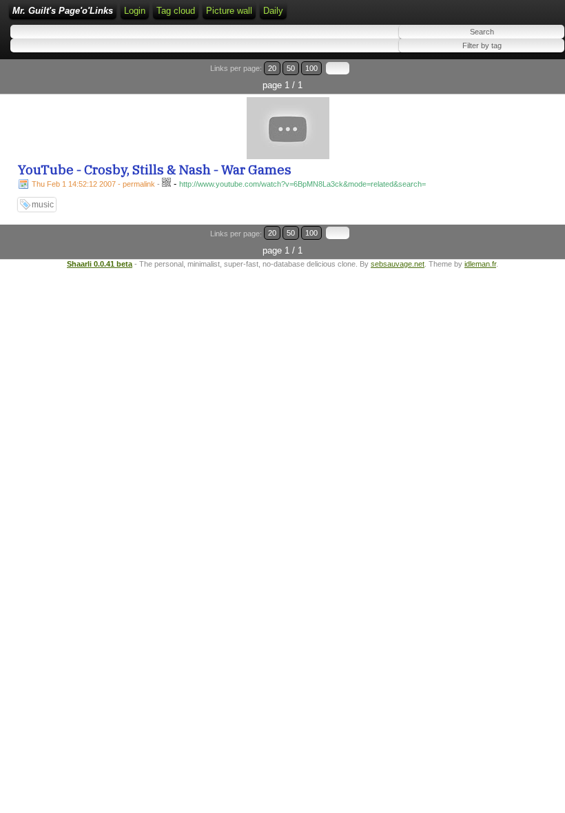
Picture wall (229, 11)
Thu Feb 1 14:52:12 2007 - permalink (93, 184)
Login (134, 11)
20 (272, 68)
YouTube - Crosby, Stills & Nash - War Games (154, 169)
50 (291, 68)
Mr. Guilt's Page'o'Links (62, 11)
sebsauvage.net (397, 264)
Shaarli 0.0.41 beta (99, 264)
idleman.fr (480, 264)
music (43, 204)
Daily (273, 11)
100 (311, 68)
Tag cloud (175, 11)
